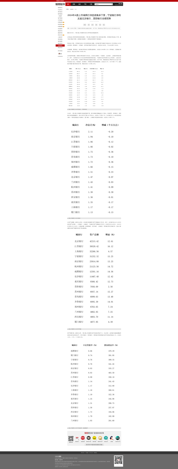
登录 (119, 3)
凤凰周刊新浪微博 (58, 458)
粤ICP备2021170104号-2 (75, 464)
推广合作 (91, 452)
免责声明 (61, 459)
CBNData (75, 458)
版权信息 (56, 459)
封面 (74, 4)
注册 (121, 3)
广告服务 (87, 452)
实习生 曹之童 (96, 21)
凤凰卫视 (67, 458)
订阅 (91, 4)
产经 (85, 4)
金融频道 (71, 9)
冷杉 (79, 4)
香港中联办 (71, 458)
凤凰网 (63, 458)
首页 (68, 4)
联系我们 (95, 452)
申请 (60, 456)
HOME (67, 9)
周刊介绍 (82, 452)
